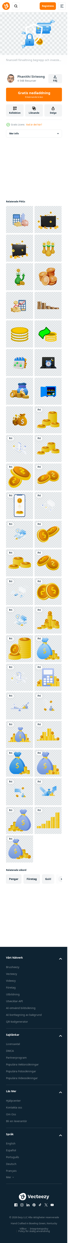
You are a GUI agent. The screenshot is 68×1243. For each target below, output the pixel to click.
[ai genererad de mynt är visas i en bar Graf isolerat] (19, 418)
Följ (55, 80)
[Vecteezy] (6, 6)
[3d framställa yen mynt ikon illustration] (19, 360)
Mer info (14, 131)
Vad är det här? (34, 124)
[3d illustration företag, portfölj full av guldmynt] (19, 246)
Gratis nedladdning (34, 95)
